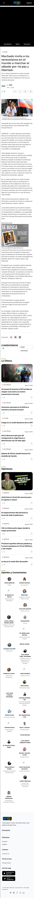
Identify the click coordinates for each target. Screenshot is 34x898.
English (4, 844)
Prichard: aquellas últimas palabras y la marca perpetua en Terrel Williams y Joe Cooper (16, 545)
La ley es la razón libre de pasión (14, 561)
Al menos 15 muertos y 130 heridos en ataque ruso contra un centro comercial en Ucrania (16, 391)
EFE (10, 85)
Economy (27, 44)
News (17, 44)
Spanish (4, 841)
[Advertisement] (17, 24)
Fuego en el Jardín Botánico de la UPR (17, 422)
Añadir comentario (24, 347)
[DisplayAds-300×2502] (17, 235)
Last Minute (7, 44)
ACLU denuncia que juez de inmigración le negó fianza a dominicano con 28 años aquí (13, 437)
